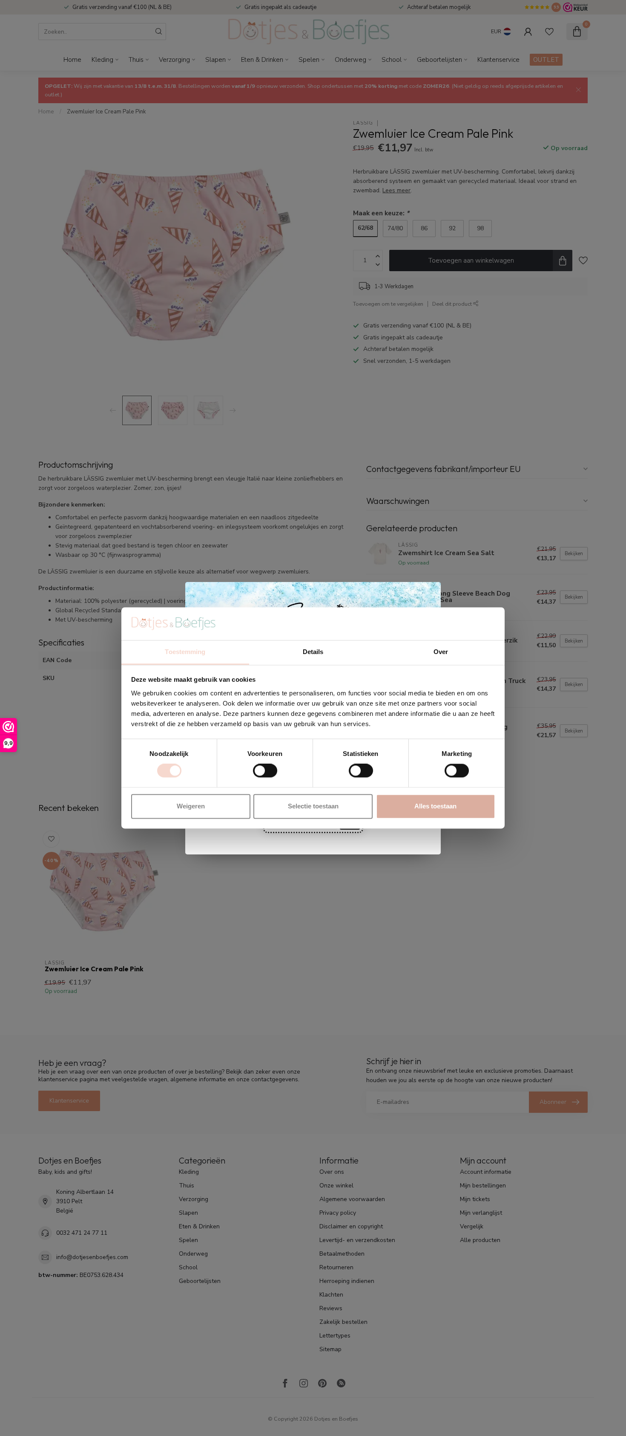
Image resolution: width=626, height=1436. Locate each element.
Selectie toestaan (313, 806)
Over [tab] (441, 651)
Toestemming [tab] (185, 651)
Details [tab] (313, 651)
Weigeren (191, 806)
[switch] (265, 771)
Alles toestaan (435, 806)
